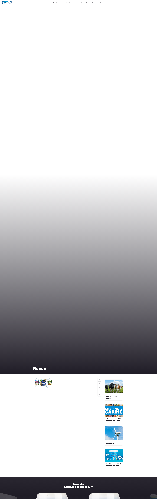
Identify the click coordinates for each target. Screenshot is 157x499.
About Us (88, 2)
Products (55, 2)
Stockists (68, 2)
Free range (75, 2)
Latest (81, 2)
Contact (102, 2)
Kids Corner (95, 2)
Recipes (61, 2)
